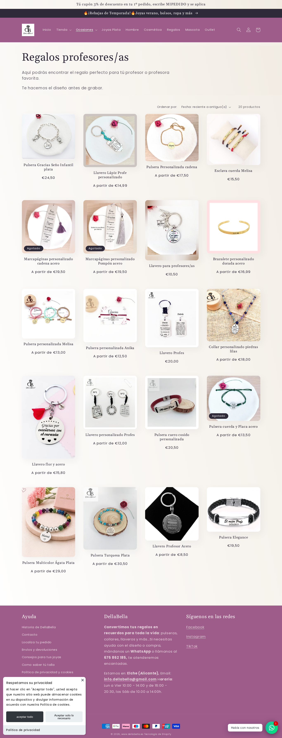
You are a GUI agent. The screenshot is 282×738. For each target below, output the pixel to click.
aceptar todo (25, 716)
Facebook (195, 627)
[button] (63, 29)
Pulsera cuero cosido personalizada (172, 437)
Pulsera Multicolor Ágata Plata (48, 563)
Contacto (30, 635)
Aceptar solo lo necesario (64, 717)
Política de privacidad (23, 730)
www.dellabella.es (132, 734)
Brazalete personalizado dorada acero (233, 261)
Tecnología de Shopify (157, 734)
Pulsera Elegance (233, 537)
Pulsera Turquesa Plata (110, 555)
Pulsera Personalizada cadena (171, 167)
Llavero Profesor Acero (172, 546)
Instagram (196, 636)
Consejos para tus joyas (42, 657)
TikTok (192, 646)
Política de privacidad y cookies (47, 672)
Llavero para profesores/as (172, 266)
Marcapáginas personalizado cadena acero (48, 261)
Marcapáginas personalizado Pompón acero (110, 261)
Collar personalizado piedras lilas (233, 349)
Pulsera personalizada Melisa (48, 344)
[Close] (82, 680)
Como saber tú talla (38, 665)
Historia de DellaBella (39, 627)
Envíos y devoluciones (39, 650)
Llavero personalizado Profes (110, 435)
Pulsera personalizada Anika (110, 348)
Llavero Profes (172, 353)
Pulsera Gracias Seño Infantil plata (48, 167)
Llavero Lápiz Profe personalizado (110, 175)
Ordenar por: (167, 107)
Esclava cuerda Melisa (233, 171)
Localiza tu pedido (37, 642)
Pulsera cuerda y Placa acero (233, 427)
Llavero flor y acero (48, 464)
